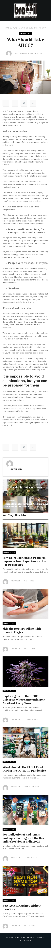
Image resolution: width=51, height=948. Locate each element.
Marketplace (12, 28)
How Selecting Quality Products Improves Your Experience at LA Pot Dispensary (24, 561)
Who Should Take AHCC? (33, 28)
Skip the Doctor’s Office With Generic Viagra (22, 630)
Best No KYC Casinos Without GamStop (22, 907)
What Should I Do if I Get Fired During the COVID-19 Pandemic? (25, 768)
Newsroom (22, 53)
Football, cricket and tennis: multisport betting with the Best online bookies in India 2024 (24, 838)
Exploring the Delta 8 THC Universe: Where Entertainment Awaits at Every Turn (24, 699)
